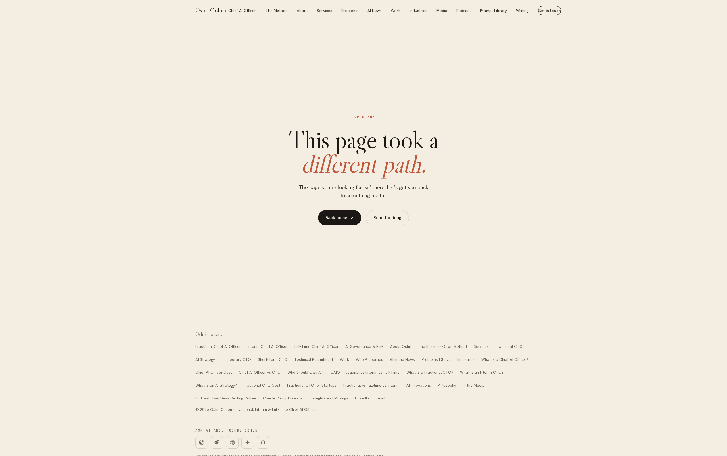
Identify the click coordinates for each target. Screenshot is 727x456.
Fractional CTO (509, 346)
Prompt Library (493, 10)
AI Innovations (418, 385)
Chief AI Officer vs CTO (260, 372)
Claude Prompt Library (282, 398)
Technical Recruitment (313, 359)
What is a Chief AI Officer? (504, 359)
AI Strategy (205, 359)
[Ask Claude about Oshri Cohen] (217, 442)
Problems (349, 10)
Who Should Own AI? (305, 372)
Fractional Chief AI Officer (218, 346)
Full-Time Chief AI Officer (316, 346)
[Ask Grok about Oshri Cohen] (263, 442)
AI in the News (402, 359)
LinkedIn (362, 398)
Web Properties (369, 359)
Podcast (463, 10)
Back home (339, 218)
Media (441, 10)
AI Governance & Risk (364, 346)
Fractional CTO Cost (262, 385)
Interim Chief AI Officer (268, 346)
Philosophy (447, 385)
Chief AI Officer (242, 10)
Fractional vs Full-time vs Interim (371, 385)
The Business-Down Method (442, 346)
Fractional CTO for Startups (312, 385)
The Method (276, 10)
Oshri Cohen (211, 10)
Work (395, 10)
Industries (418, 10)
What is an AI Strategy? (216, 385)
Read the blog (387, 218)
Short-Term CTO (272, 359)
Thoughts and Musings (328, 398)
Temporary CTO (236, 359)
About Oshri (400, 346)
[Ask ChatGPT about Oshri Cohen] (201, 442)
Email (380, 398)
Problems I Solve (436, 359)
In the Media (473, 385)
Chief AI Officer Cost (213, 372)
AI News (374, 10)
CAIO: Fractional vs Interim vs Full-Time (365, 372)
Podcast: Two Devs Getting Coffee (225, 398)
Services (324, 10)
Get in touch (549, 10)
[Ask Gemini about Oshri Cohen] (247, 442)
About (302, 10)
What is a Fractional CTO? (429, 372)
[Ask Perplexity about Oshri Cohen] (232, 442)
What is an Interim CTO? (482, 372)
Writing (522, 10)
